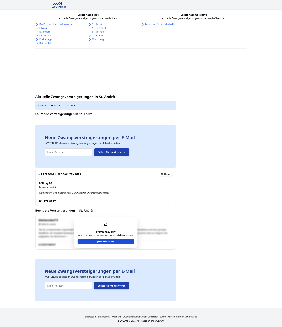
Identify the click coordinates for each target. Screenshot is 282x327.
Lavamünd (45, 35)
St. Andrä (97, 24)
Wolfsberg (98, 39)
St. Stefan (97, 35)
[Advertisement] (141, 71)
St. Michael (98, 31)
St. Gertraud (99, 28)
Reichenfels (45, 43)
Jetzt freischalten (105, 241)
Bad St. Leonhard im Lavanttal (55, 24)
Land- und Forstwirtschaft (159, 24)
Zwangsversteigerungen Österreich (140, 316)
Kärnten (42, 105)
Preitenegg (45, 39)
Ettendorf (44, 31)
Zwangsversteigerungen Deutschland (178, 316)
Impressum (90, 316)
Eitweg (43, 28)
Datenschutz (104, 316)
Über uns (116, 316)
